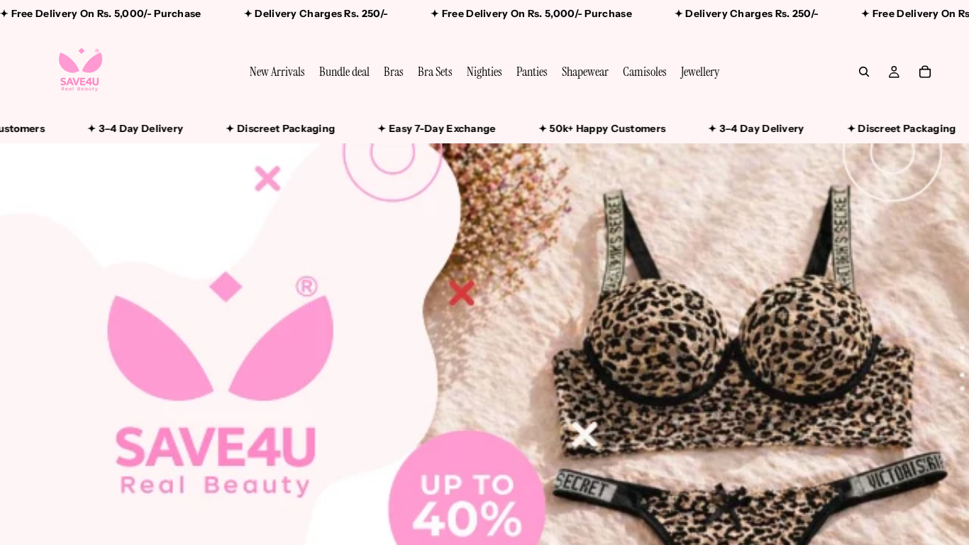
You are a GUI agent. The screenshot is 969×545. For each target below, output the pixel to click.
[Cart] (925, 71)
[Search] (864, 71)
